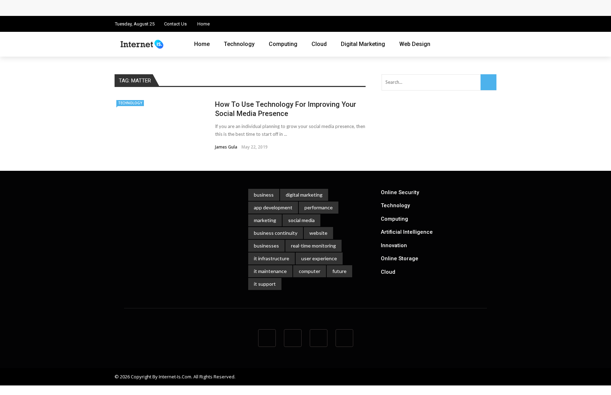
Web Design (414, 44)
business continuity (275, 233)
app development (273, 207)
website (318, 233)
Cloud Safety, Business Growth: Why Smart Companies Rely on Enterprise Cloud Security (230, 8)
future (339, 271)
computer (309, 271)
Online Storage (399, 258)
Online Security (400, 192)
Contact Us (175, 24)
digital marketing (304, 195)
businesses (266, 246)
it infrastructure (271, 258)
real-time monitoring (313, 246)
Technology (239, 44)
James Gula (226, 147)
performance (318, 207)
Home (203, 24)
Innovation (394, 245)
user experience (319, 258)
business (264, 195)
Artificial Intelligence (407, 232)
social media (301, 220)
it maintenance (270, 271)
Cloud (319, 44)
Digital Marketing (363, 44)
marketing (265, 220)
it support (265, 284)
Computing (283, 44)
